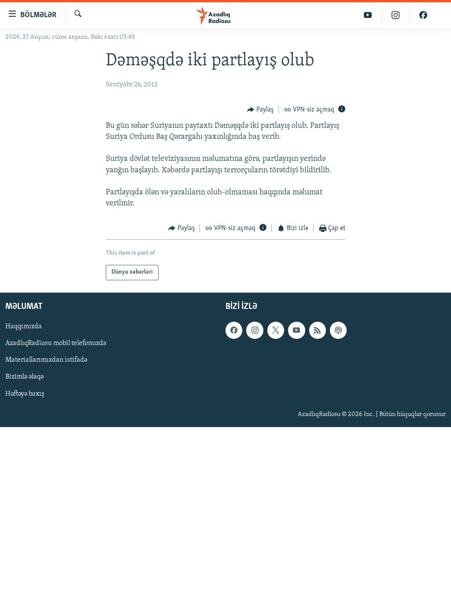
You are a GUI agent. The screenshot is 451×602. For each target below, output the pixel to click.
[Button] (260, 109)
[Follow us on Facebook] (234, 330)
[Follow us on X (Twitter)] (275, 330)
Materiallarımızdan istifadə (46, 360)
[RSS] (317, 330)
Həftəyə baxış (24, 393)
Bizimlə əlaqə (24, 376)
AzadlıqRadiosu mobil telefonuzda (56, 343)
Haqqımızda (23, 326)
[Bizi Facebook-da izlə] (423, 15)
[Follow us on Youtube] (296, 330)
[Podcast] (338, 330)
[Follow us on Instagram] (254, 330)
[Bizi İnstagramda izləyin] (396, 15)
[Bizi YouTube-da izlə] (368, 15)
